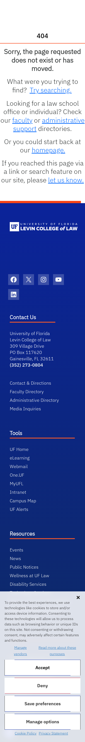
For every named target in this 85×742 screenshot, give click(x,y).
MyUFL (16, 483)
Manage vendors (20, 650)
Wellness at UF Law (29, 575)
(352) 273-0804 (26, 365)
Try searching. (51, 89)
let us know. (66, 179)
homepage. (48, 149)
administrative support (49, 124)
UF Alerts (19, 509)
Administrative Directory (34, 400)
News (15, 558)
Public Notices (24, 567)
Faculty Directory (27, 391)
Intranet (18, 492)
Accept (42, 667)
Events (16, 550)
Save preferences (42, 704)
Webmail (19, 466)
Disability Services (28, 584)
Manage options (42, 722)
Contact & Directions (30, 383)
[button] (78, 597)
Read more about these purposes (57, 650)
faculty (22, 120)
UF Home (19, 449)
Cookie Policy (25, 733)
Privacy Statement (53, 733)
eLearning (20, 458)
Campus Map (23, 501)
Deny (42, 685)
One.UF (17, 475)
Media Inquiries (25, 409)
